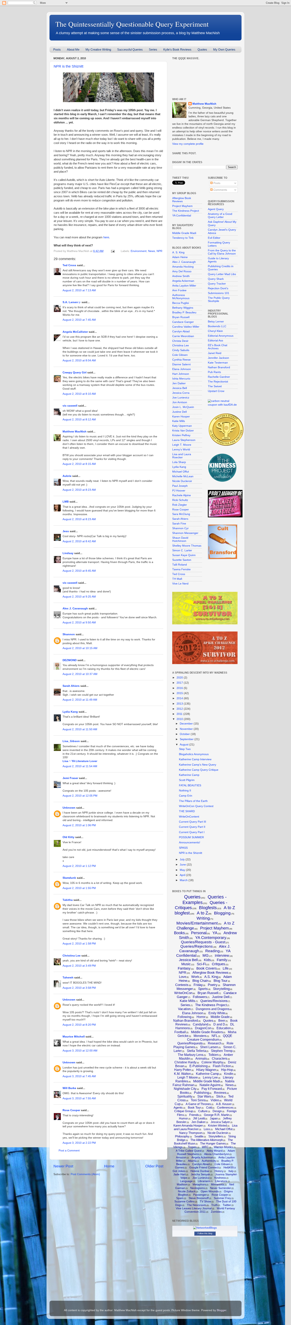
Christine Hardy (185, 1062)
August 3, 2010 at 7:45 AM (79, 1076)
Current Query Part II (192, 826)
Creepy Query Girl (75, 372)
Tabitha (68, 899)
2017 (180, 682)
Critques (218, 964)
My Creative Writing (98, 49)
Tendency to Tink (183, 237)
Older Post (154, 1166)
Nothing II (185, 790)
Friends (194, 1114)
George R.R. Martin (216, 1114)
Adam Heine (180, 257)
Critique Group (183, 1111)
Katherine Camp (189, 774)
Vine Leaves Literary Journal (194, 1208)
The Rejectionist (218, 381)
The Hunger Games (213, 1143)
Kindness (220, 1177)
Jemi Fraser (70, 778)
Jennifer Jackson (218, 357)
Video (215, 1100)
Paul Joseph (180, 485)
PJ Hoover (178, 490)
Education (224, 1028)
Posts (57, 49)
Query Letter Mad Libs (222, 274)
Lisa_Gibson (71, 741)
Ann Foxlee (179, 290)
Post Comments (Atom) (85, 1174)
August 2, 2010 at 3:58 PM (79, 987)
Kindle (228, 1073)
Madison (182, 1184)
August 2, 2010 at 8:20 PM (79, 1024)
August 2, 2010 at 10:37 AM (80, 674)
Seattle (198, 1136)
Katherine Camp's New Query (197, 764)
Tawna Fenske (181, 569)
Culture (202, 1111)
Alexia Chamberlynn (216, 1154)
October (185, 734)
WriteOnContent (189, 816)
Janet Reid (214, 353)
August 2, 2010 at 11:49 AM (80, 699)
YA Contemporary (210, 937)
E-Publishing (198, 1066)
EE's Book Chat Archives (217, 347)
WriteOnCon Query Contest (196, 806)
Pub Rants (214, 372)
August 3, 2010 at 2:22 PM (79, 1142)
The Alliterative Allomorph (206, 1140)
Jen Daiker (179, 383)
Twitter (227, 1205)
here (106, 237)
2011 (180, 713)
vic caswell (70, 405)
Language (186, 1181)
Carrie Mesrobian (183, 336)
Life (225, 968)
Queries (192, 896)
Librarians (204, 1181)
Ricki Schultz (180, 500)
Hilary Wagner (206, 1069)
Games (179, 1167)
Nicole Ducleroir (182, 481)
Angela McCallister (75, 331)
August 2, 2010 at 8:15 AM (79, 463)
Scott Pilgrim (187, 780)
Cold (209, 1107)
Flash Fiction (222, 1066)
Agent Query (216, 209)
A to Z (202, 913)
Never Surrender (220, 1188)
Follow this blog (205, 1233)
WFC (205, 1147)
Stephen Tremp (222, 1050)
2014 (180, 698)
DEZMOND (70, 660)
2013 (180, 703)
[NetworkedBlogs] (205, 1227)
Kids (207, 960)
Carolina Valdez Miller (185, 326)
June (183, 864)
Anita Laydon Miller (184, 285)
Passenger (200, 1194)
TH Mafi (177, 578)
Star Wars (204, 1096)
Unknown (69, 807)
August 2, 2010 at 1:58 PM (79, 943)
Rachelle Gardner (219, 376)
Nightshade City (185, 1088)
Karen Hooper (181, 416)
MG (206, 955)
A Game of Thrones (198, 1104)
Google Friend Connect (204, 1167)
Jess (66, 531)
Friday (198, 985)
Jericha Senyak (200, 1174)
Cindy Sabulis (180, 350)
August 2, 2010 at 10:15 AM (80, 648)
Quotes (202, 49)
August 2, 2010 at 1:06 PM (79, 825)
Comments (220, 189)
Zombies (216, 1211)
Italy (231, 1171)
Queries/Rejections (196, 946)
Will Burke (69, 1088)
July (182, 859)
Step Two (185, 749)
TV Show (205, 1201)
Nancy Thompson (190, 1132)
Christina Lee (72, 955)
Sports (203, 989)
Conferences (225, 1107)
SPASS (183, 847)
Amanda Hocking (183, 266)
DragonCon (203, 1028)
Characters (219, 1058)
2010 (180, 719)
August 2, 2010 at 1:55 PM (79, 888)
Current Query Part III (192, 821)
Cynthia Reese (181, 359)
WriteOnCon (183, 993)
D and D (219, 1024)
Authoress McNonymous (180, 297)
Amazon (181, 1157)
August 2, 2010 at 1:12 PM (79, 866)
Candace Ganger (183, 321)
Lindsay (68, 553)
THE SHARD (187, 811)
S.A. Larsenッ (72, 302)
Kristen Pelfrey (181, 435)
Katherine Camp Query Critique (198, 769)
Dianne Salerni (181, 364)
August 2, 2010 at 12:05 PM (80, 795)
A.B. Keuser (224, 1104)
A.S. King (211, 977)
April (183, 875)
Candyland (200, 1024)
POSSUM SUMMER (191, 837)
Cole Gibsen (180, 354)
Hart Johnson (180, 373)
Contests (181, 985)
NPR (159, 251)
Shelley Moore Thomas (186, 545)
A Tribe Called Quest (189, 1150)
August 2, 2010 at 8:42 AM (79, 541)
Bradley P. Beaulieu (184, 312)
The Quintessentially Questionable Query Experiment (132, 24)
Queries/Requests (190, 1043)
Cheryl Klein (215, 331)
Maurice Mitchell (74, 1036)
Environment (138, 251)
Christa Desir (180, 340)
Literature (221, 1181)
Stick (219, 1096)
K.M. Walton (182, 1073)
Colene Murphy (212, 1062)
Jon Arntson (179, 402)
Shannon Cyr (180, 528)
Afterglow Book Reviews (181, 200)
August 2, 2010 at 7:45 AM (79, 319)
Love (182, 977)
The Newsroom (196, 1205)
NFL (215, 1035)
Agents (178, 1107)
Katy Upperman (182, 425)
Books (179, 933)
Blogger (221, 1310)
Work (195, 977)
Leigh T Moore (187, 1077)
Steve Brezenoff (199, 1198)
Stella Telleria (196, 1050)
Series (153, 49)
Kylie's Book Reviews (177, 49)
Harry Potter (182, 1069)
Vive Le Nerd (180, 583)
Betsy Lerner (216, 321)
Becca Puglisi (180, 303)
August (184, 744)
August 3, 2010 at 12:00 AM (80, 1050)
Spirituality (184, 1096)
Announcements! (189, 842)
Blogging (222, 913)
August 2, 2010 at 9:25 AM (79, 596)
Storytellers (215, 1136)
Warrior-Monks (223, 1147)
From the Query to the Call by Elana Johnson (222, 252)
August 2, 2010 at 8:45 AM (79, 570)
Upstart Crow (216, 391)
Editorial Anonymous (220, 335)
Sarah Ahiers (71, 685)
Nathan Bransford (219, 367)
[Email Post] (112, 251)
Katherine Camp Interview (195, 759)
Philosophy (182, 1136)
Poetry (213, 985)
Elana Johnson (181, 369)
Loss (207, 1129)
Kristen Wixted (217, 1125)
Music (186, 964)
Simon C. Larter (182, 550)
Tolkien (213, 1054)
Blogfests (208, 907)
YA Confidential (181, 215)
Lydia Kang (70, 711)
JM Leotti (199, 1118)
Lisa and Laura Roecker (181, 456)
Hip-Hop (227, 1069)
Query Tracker (217, 283)
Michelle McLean (182, 476)
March (184, 880)
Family (222, 960)
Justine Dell (179, 411)
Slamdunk (69, 877)
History (219, 1171)
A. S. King (178, 252)
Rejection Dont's (218, 288)
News (151, 251)
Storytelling (221, 989)
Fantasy (184, 968)
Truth (214, 1205)
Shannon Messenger (185, 533)
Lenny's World (181, 449)
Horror (201, 1017)
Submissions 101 (218, 293)
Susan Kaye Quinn (184, 555)
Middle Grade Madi (184, 233)
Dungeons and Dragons (212, 1009)
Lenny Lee (210, 1077)
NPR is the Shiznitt (68, 66)
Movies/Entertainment (197, 923)
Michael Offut (180, 471)
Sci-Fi (201, 964)
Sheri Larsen (209, 1047)
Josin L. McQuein (183, 407)
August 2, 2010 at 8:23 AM (79, 489)
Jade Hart (179, 1174)
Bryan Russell (180, 317)
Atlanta (192, 1160)
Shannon (69, 634)
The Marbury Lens (190, 1054)
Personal (198, 933)
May (183, 869)
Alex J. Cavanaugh (75, 608)
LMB (66, 501)
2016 (180, 688)
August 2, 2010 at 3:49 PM (79, 965)
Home (109, 1166)
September (187, 739)
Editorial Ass (215, 340)
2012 (180, 708)
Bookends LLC (217, 326)
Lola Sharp (179, 462)
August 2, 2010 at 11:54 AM (80, 766)
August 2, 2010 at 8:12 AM (79, 419)
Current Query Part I (191, 832)
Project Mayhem (182, 206)
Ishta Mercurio (181, 378)
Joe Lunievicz (180, 397)
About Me (73, 49)
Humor (183, 1118)
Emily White (216, 1013)
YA (214, 933)
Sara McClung (181, 514)
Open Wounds (210, 1191)
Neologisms (197, 1188)
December (187, 723)
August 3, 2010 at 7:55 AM (79, 1098)
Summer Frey (222, 1198)
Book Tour (194, 1107)
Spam (180, 1198)
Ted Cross (69, 265)
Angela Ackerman (183, 280)
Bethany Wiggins (182, 307)
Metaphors (199, 1184)
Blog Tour (220, 981)
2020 (180, 677)
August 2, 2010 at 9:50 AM (79, 622)
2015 (180, 693)
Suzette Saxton (181, 559)
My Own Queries (224, 49)
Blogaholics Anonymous (194, 754)
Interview (222, 956)
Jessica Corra (180, 392)
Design (217, 1111)
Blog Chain (200, 981)
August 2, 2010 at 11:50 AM (80, 729)
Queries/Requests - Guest (203, 942)
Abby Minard (215, 1150)
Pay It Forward (212, 1088)
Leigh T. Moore (181, 444)
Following (184, 1017)
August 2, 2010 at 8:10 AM (79, 393)
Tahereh (68, 977)
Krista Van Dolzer (183, 430)
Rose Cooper (71, 1110)
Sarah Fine (179, 523)
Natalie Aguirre (210, 1085)
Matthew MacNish (75, 431)
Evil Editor (214, 237)
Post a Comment (69, 1150)
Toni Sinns (198, 1100)
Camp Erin (185, 795)
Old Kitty (68, 837)
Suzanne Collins (184, 1201)
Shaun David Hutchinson (180, 539)
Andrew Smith (181, 276)
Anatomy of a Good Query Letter (220, 215)
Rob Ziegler (179, 504)
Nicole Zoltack (187, 1191)
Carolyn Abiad (181, 331)
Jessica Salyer (220, 1122)
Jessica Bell (179, 388)
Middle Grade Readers (207, 1032)
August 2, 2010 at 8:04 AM (79, 360)
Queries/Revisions (214, 1001)
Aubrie (67, 476)
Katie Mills (178, 421)
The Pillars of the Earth (193, 801)
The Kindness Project (185, 210)
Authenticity (209, 1160)
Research (215, 1043)
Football (180, 1032)
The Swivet (215, 386)
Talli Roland (179, 564)
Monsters (200, 1035)
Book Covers (206, 968)
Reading (212, 951)
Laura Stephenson (183, 440)
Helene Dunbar (199, 1171)
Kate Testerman (218, 362)
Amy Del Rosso (181, 271)
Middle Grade (220, 1017)
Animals (201, 1058)
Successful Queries (130, 49)
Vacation (184, 1009)
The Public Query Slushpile (219, 299)
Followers (200, 997)
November (187, 728)
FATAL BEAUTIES (190, 785)
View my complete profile (188, 143)
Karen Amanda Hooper (188, 1125)
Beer (221, 1020)
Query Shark (216, 278)
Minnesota (217, 1184)
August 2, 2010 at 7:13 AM (79, 290)
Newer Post (63, 1166)
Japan (214, 1118)
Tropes (192, 1147)
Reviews (220, 1092)
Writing (203, 918)
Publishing (201, 1092)
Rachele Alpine (181, 495)
